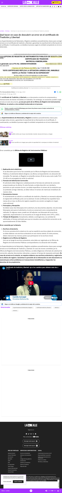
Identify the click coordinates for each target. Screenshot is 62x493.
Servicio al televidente (25, 453)
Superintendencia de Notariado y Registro (22, 307)
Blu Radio (10, 458)
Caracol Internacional (12, 468)
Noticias (57, 307)
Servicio (15, 310)
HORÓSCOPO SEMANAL (12, 6)
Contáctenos (23, 460)
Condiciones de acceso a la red (44, 453)
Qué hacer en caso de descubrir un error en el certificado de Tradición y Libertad (30, 30)
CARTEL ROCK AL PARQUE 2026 (27, 6)
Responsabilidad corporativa (44, 455)
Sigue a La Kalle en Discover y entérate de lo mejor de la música (23, 113)
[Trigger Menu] (2, 2)
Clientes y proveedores (25, 462)
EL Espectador (11, 464)
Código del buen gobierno (25, 458)
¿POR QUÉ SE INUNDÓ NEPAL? (43, 6)
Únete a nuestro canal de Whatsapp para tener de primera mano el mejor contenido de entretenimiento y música (29, 109)
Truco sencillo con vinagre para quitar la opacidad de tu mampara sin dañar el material (35, 142)
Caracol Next (11, 472)
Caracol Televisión (12, 455)
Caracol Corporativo (12, 470)
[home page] (31, 2)
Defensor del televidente (25, 455)
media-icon (31, 490)
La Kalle (2, 30)
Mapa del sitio (23, 466)
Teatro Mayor (11, 466)
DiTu (9, 462)
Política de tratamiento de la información (44, 457)
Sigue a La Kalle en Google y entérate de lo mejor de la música (22, 304)
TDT (21, 457)
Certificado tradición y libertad (44, 307)
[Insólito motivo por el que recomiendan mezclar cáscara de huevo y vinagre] (4, 134)
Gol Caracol (10, 457)
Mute (46, 491)
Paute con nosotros (24, 464)
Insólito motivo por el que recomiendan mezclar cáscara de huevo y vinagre (31, 134)
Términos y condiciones (43, 461)
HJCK (9, 460)
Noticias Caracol (11, 453)
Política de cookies (42, 459)
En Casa (7, 30)
